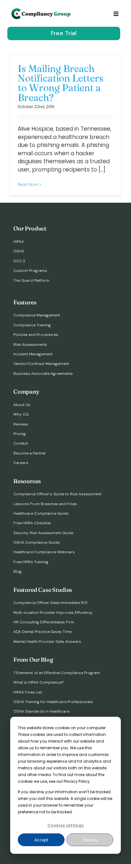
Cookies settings (65, 825)
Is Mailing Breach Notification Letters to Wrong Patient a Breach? (61, 83)
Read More (28, 184)
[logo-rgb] (41, 11)
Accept (41, 840)
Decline (90, 840)
